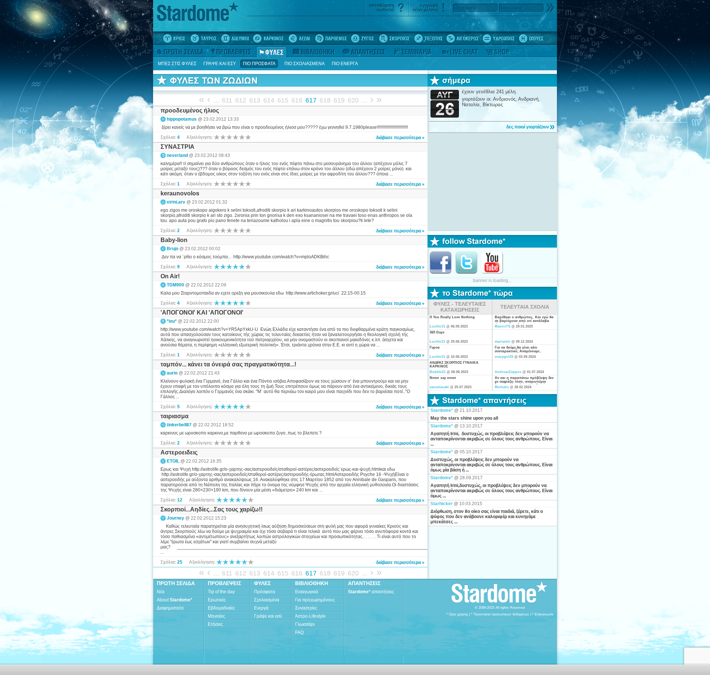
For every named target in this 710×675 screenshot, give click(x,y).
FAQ (299, 632)
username (465, 7)
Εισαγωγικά (306, 591)
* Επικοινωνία (542, 614)
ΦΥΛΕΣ (262, 583)
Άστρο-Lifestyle (310, 616)
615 (282, 100)
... (216, 100)
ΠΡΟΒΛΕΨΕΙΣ (224, 583)
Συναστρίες (306, 608)
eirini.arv (176, 202)
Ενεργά (261, 608)
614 (268, 100)
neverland (177, 155)
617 (311, 100)
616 (296, 100)
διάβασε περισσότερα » (400, 137)
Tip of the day (221, 591)
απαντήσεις (371, 591)
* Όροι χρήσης (457, 614)
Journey (175, 518)
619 (339, 100)
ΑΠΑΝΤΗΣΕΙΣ (364, 583)
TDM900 (175, 285)
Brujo (172, 248)
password (511, 7)
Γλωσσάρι (305, 624)
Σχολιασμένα (266, 599)
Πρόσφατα (264, 591)
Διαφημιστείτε (170, 608)
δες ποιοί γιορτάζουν (527, 127)
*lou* (172, 321)
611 (227, 100)
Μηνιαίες (216, 616)
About (174, 599)
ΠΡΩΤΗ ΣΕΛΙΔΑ (176, 583)
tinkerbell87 (179, 424)
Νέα (161, 591)
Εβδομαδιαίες (221, 608)
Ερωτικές (217, 599)
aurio (172, 373)
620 (353, 100)
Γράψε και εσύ (268, 616)
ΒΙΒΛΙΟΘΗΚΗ (311, 583)
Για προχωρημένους (315, 599)
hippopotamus (182, 119)
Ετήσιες (215, 624)
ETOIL (173, 461)
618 (325, 100)
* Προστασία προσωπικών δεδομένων (500, 614)
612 (240, 100)
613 (254, 100)
